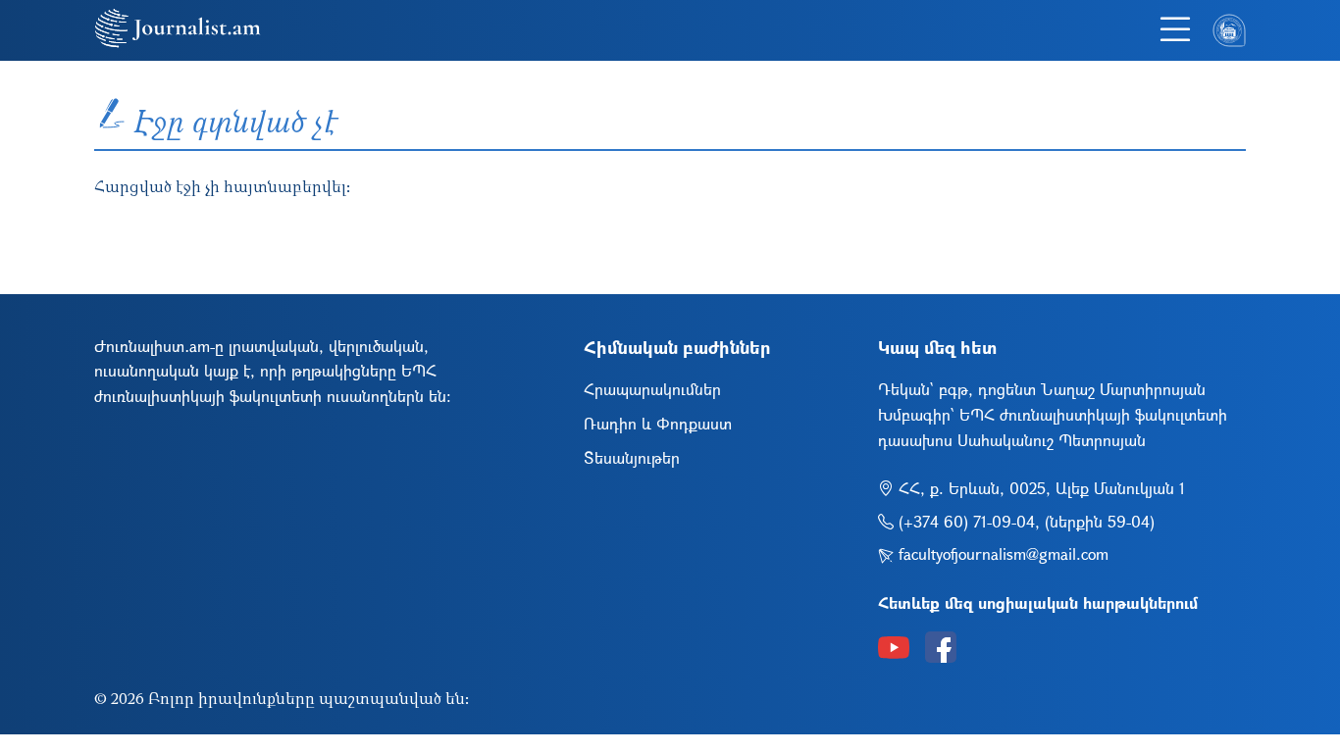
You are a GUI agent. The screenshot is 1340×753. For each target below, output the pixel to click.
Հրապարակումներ (652, 388)
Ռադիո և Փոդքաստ (658, 423)
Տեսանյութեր (632, 457)
